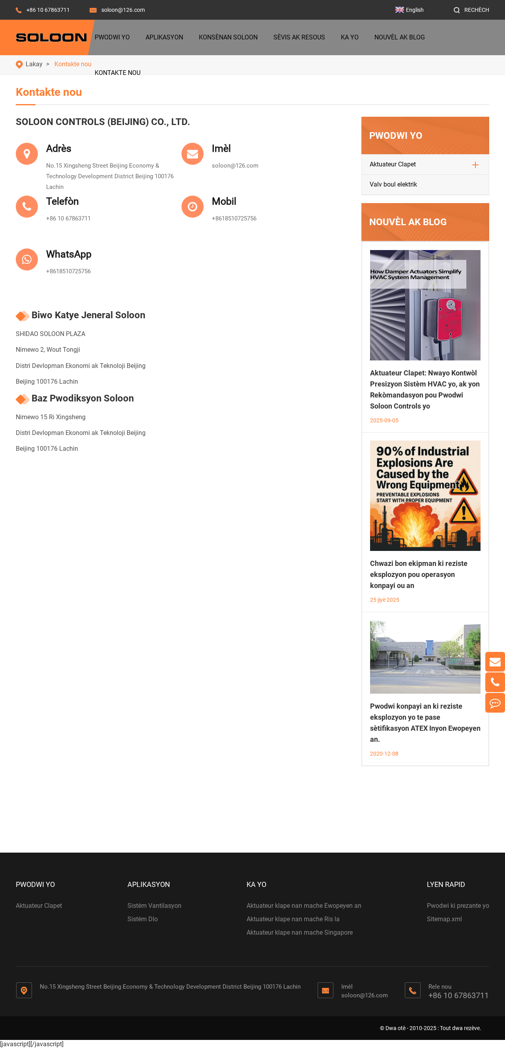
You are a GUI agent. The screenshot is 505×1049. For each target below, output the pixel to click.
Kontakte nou (117, 73)
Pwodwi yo (112, 37)
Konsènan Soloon (228, 37)
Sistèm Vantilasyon (154, 905)
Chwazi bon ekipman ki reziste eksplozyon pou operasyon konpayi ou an (419, 574)
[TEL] (495, 682)
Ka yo (350, 37)
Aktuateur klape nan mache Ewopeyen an (304, 905)
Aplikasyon (164, 37)
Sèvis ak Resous (299, 37)
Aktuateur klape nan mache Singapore (300, 932)
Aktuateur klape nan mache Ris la (293, 919)
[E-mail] (495, 662)
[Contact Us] (495, 703)
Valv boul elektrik (393, 184)
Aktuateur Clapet (393, 164)
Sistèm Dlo (142, 919)
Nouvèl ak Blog (399, 37)
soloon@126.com (123, 10)
